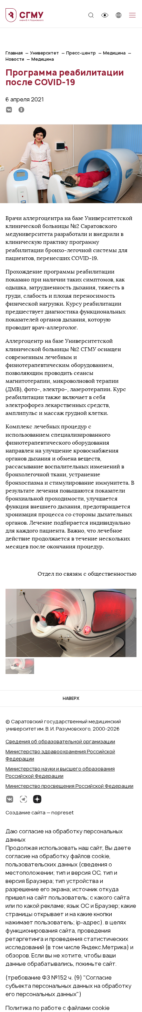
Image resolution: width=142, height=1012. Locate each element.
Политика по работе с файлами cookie (58, 1008)
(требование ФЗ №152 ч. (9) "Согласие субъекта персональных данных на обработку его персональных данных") (68, 986)
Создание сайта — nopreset (40, 812)
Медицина (114, 53)
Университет (44, 53)
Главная (14, 53)
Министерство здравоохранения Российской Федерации (60, 755)
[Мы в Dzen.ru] (37, 799)
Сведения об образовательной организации (60, 741)
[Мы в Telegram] (23, 799)
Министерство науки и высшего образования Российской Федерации (60, 772)
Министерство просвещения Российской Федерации (69, 786)
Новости (15, 59)
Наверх (71, 698)
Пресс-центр (81, 53)
